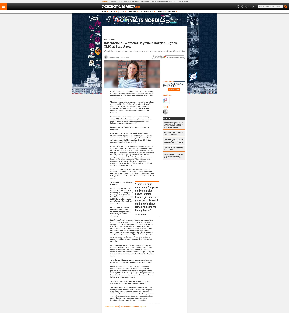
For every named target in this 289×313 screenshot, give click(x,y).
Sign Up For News (183, 1)
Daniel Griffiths (114, 57)
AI (119, 1)
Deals (113, 11)
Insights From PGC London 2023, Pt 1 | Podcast (173, 133)
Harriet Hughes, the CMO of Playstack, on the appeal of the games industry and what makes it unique (173, 124)
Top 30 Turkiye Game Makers (131, 1)
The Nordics (113, 1)
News (104, 11)
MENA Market (145, 1)
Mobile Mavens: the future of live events (173, 148)
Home (105, 39)
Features (132, 11)
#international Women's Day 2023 (133, 307)
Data (122, 11)
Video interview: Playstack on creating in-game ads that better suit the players (173, 141)
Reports (171, 11)
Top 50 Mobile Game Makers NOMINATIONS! (164, 1)
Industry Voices (147, 11)
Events (161, 11)
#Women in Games (112, 307)
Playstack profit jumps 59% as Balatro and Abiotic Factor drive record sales (173, 156)
